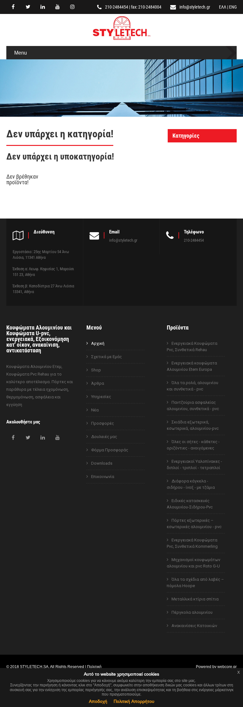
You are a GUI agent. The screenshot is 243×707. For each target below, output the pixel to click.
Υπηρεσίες (101, 396)
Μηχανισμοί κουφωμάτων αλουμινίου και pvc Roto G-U (193, 562)
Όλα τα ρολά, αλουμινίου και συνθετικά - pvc (192, 385)
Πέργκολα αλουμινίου (192, 612)
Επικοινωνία (102, 476)
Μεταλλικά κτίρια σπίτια (195, 599)
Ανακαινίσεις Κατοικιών (194, 625)
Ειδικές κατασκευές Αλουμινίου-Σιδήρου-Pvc (190, 503)
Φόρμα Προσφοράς (109, 450)
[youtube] (57, 6)
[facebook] (13, 6)
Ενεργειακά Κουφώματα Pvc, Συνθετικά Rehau (192, 346)
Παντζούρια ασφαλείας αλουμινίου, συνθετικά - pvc (193, 405)
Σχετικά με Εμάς (106, 356)
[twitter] (27, 6)
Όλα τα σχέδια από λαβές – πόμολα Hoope (195, 582)
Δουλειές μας (104, 436)
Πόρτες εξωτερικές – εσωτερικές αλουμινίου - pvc (194, 523)
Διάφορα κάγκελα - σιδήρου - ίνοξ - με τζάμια (191, 484)
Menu (20, 53)
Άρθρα (97, 383)
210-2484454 (116, 7)
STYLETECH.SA (34, 666)
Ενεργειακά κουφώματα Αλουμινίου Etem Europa (192, 366)
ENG (233, 7)
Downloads (101, 463)
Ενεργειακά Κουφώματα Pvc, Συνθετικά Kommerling (192, 543)
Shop (96, 370)
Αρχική (97, 343)
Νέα (95, 410)
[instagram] (72, 6)
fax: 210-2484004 (146, 7)
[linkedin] (42, 6)
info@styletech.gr (194, 7)
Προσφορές (102, 423)
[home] (121, 40)
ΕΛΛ (222, 7)
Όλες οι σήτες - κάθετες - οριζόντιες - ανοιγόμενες (193, 444)
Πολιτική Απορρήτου (134, 701)
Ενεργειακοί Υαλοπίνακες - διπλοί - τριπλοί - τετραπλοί (194, 464)
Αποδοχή (98, 701)
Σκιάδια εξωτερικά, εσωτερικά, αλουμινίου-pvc (193, 425)
